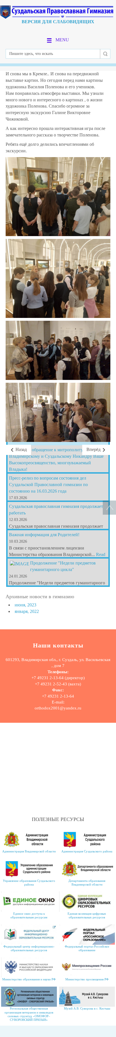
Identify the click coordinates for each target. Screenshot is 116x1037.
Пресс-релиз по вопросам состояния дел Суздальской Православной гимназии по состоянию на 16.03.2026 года (48, 484)
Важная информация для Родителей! (44, 534)
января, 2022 (27, 611)
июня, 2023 (25, 604)
